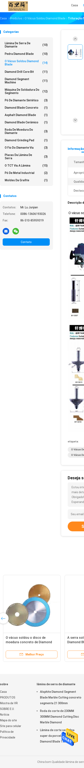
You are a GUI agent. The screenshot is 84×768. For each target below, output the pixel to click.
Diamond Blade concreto (26, 107)
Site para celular (10, 726)
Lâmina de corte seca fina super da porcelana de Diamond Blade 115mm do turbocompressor (57, 736)
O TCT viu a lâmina (26, 165)
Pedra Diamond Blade (26, 53)
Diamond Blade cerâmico (26, 122)
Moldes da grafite (26, 180)
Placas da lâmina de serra (26, 156)
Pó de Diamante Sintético (26, 100)
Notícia (4, 714)
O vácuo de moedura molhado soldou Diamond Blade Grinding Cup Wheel (29, 642)
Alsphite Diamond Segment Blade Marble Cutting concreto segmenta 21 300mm (60, 697)
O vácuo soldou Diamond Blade (26, 63)
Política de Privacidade (7, 734)
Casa (3, 691)
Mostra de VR (9, 703)
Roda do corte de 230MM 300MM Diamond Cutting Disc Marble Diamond (59, 716)
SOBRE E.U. (7, 709)
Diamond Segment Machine (26, 80)
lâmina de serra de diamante (26, 45)
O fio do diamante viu (26, 147)
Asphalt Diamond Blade (26, 115)
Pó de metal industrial (26, 173)
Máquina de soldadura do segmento (26, 91)
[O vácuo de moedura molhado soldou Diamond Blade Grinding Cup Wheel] (31, 603)
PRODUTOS (7, 697)
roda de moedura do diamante (26, 131)
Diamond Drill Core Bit (26, 71)
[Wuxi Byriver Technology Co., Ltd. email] (6, 231)
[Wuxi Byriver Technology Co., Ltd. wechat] (15, 231)
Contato (26, 242)
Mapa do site (8, 720)
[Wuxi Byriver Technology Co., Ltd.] (18, 6)
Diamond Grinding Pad (26, 140)
